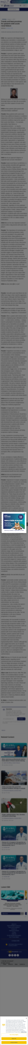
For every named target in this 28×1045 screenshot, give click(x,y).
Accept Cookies (14, 1042)
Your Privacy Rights (14, 1034)
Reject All (14, 1038)
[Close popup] (25, 514)
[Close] (26, 1018)
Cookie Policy (24, 1032)
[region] (14, 1030)
